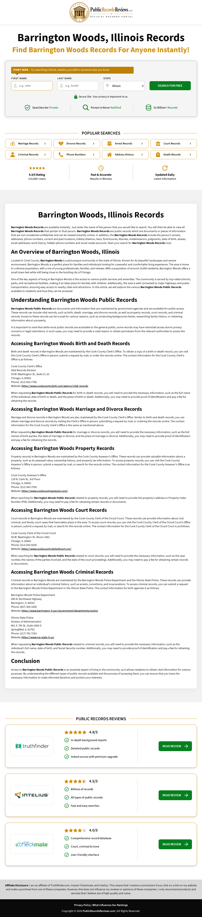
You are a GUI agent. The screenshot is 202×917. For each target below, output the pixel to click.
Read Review (172, 746)
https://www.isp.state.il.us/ (38, 637)
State (107, 78)
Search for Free (170, 86)
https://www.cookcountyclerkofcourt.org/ (46, 549)
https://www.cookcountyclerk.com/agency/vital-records (55, 386)
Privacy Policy (82, 905)
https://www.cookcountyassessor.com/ (45, 491)
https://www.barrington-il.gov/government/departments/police (60, 611)
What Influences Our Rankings (110, 905)
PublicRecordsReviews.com (99, 911)
